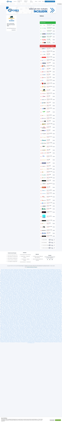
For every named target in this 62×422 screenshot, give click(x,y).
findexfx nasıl (24, 293)
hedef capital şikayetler (21, 303)
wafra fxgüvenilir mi (18, 334)
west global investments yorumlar (53, 335)
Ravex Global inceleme (50, 322)
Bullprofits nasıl (12, 283)
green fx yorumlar (42, 301)
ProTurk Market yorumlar (33, 322)
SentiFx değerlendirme (44, 326)
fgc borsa (40, 292)
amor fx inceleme (6, 271)
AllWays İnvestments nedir (34, 270)
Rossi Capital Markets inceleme (32, 323)
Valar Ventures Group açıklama (18, 332)
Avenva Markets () (49, 183)
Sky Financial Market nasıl (51, 327)
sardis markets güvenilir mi (22, 326)
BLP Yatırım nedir (23, 279)
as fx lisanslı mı (5, 273)
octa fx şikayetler (6, 315)
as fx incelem (57, 272)
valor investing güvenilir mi (11, 333)
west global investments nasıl (37, 335)
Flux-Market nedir (31, 294)
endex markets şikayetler (6, 290)
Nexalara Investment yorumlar (6, 313)
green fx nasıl (28, 301)
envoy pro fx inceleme (18, 290)
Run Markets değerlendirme (51, 325)
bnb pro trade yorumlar (57, 280)
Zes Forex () (49, 77)
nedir (42, 311)
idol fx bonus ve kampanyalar (14, 305)
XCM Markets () (49, 99)
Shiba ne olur (11, 327)
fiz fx (1, 294)
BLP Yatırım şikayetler (27, 279)
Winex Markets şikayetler (19, 336)
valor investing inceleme (18, 333)
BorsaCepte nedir (12, 282)
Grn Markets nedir (6, 302)
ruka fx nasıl (20, 325)
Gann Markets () (49, 123)
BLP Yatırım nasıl (18, 279)
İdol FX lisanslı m (39, 305)
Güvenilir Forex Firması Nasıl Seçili (48, 302)
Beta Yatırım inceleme (23, 278)
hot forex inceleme (34, 304)
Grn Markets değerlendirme (51, 301)
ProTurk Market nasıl (16, 322)
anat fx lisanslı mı (27, 271)
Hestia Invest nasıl (50, 303)
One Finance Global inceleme (48, 316)
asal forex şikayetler (24, 273)
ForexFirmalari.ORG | (31, 265)
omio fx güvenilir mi (13, 316)
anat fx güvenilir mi (22, 271)
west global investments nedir (45, 335)
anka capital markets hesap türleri (8, 272)
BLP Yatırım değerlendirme (7, 279)
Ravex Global (38, 322)
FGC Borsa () (49, 208)
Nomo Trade (12, 313)
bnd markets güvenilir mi (6, 281)
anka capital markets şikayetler (40, 272)
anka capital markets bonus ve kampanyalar (51, 271)
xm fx (46, 338)
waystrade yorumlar (10, 335)
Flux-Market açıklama (8, 294)
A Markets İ (12, 269)
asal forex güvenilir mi (10, 273)
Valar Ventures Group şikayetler (57, 332)
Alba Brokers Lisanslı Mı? (43, 269)
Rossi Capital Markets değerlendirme (24, 323)
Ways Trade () (49, 216)
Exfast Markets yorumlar (18, 291)
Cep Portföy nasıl (43, 284)
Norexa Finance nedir (11, 314)
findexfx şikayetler (33, 293)
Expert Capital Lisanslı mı (37, 291)
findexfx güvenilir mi (15, 293)
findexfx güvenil (10, 293)
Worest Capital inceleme (19, 337)
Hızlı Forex (10, 304)
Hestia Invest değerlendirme (38, 303)
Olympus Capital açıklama (30, 315)
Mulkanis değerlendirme (14, 311)
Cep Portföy (32, 284)
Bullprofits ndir (16, 283)
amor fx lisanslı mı (10, 271)
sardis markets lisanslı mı (29, 326)
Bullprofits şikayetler (25, 283)
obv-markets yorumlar (50, 314)
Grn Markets (45, 301)
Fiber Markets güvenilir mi (54, 292)
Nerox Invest (44, 311)
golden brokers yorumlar (44, 300)
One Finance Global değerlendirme (41, 316)
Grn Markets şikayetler (11, 302)
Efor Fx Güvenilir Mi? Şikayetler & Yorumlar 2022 (11, 24)
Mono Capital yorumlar (5, 311)
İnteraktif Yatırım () (49, 211)
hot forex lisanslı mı (39, 304)
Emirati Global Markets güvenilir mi (6, 289)
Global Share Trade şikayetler (5, 300)
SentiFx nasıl (53, 326)
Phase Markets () (49, 24)
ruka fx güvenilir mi (11, 325)
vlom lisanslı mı (51, 333)
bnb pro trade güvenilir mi (35, 280)
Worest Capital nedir (30, 337)
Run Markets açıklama (38, 325)
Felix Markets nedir (20, 292)
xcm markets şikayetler (42, 338)
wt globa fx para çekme (57, 337)
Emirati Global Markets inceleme (14, 289)
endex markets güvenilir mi (49, 289)
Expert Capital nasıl (43, 291)
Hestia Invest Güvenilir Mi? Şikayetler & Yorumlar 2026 (17, 258)
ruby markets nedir (56, 324)
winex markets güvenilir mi (6, 336)
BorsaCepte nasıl (8, 282)
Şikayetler (15, 327)
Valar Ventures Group (12, 332)
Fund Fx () (49, 62)
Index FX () (49, 165)
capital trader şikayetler (59, 283)
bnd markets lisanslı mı (18, 281)
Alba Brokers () (49, 93)
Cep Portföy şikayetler (57, 284)
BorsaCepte (52, 281)
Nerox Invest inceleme (49, 311)
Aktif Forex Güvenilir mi (30, 269)
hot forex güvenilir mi (29, 304)
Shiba (8, 327)
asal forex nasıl (15, 273)
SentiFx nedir (57, 326)
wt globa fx (47, 337)
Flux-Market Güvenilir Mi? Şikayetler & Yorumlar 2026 (17, 261)
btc (26, 282)
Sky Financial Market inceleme (36, 327)
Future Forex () (49, 202)
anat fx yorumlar (44, 271)
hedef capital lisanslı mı (15, 303)
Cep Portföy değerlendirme (37, 284)
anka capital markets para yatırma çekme (31, 272)
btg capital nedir (48, 282)
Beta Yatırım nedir (34, 278)
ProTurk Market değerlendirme (4, 322)
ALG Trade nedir (7, 270)
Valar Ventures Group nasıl (43, 332)
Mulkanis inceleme (20, 311)
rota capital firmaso (7, 324)
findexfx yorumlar (38, 293)
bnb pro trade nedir (52, 280)
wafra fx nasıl (9, 334)
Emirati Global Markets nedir (37, 289)
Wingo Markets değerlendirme (39, 336)
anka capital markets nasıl (24, 272)
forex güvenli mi (54, 294)
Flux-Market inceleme (20, 294)
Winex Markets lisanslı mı (12, 336)
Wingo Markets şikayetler (56, 336)
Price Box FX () (49, 142)
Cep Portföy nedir (52, 284)
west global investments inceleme (29, 335)
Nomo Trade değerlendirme (17, 313)
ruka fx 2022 (7, 325)
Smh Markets (56, 327)
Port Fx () (48, 162)
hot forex (21, 304)
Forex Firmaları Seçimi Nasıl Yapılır (43, 294)
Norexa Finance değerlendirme (54, 313)
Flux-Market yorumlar (36, 294)
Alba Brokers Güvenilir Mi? (36, 269)
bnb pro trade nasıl (47, 280)
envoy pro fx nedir (28, 290)
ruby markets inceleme (45, 324)
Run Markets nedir (7, 326)
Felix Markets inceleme (9, 292)
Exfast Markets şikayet (11, 291)
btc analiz (29, 282)
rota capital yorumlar (33, 324)
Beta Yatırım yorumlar (45, 278)
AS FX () (48, 111)
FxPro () (48, 39)
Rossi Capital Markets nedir (47, 323)
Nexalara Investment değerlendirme (30, 312)
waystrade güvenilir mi (51, 334)
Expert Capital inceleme (30, 291)
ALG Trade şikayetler (16, 270)
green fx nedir (32, 301)
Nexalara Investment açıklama (22, 312)
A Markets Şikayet (21, 269)
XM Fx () (48, 42)
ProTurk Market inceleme (11, 322)
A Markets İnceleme (16, 269)
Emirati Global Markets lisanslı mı (23, 289)
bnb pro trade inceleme (41, 280)
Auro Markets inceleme (51, 273)
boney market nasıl (36, 281)
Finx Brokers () (49, 226)
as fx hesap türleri (53, 272)
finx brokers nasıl (54, 293)
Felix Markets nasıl (15, 292)
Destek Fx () (49, 152)
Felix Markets (58, 291)
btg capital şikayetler (53, 282)
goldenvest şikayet (14, 301)
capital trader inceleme (46, 283)
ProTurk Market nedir (22, 322)
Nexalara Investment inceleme (38, 312)
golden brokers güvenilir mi (20, 300)
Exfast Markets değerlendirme (50, 290)
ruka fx (4, 325)
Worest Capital (7, 337)
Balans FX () (49, 71)
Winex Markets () (49, 33)
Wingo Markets (33, 336)
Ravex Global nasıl (56, 322)
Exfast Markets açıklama (43, 290)
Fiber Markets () (49, 51)
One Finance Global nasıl (55, 316)
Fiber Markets (49, 292)
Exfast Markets (38, 290)
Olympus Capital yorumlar (8, 316)
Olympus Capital (24, 315)
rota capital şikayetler (27, 324)
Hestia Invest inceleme (44, 303)
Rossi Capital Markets (16, 323)
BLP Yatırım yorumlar (33, 279)
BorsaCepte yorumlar (23, 282)
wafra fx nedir (13, 334)
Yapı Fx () (48, 149)
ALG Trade (47, 269)
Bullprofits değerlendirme (6, 283)
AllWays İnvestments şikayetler (41, 270)
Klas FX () (48, 74)
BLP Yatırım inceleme (13, 279)
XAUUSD (11, 338)
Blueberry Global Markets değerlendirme (47, 279)
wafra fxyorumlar (23, 334)
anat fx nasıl (31, 271)
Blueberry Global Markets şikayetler (19, 280)
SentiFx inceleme (49, 326)
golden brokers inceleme (26, 300)
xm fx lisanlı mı (54, 338)
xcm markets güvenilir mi (24, 338)
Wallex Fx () (49, 105)
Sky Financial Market (22, 327)
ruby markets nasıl (51, 324)
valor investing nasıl (23, 333)
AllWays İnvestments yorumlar (49, 270)
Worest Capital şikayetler (36, 337)
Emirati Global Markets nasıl (30, 289)
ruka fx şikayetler (25, 325)
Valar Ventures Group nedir (50, 332)
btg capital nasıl (44, 282)
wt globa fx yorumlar (7, 338)
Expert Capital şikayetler (53, 291)
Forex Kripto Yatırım (59, 294)
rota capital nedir (23, 324)
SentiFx (40, 326)
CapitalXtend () (49, 59)
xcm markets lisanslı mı (36, 338)
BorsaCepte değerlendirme (57, 281)
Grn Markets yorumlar (17, 302)
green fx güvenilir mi (19, 301)
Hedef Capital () (49, 177)
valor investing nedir (29, 333)
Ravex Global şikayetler (5, 323)
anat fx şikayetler (39, 271)
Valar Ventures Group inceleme (35, 332)
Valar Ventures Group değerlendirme (27, 332)
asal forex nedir (19, 273)
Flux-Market (4, 294)
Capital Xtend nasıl (16, 284)
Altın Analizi (55, 270)
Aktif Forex (25, 269)
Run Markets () (49, 30)
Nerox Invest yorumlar (10, 312)
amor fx (58, 270)
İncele (54, 25)
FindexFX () (49, 180)
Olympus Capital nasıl (50, 315)
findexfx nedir (28, 293)
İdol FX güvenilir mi (21, 305)
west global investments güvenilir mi (21, 335)
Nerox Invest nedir (60, 311)
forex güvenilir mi (50, 294)
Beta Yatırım (12, 278)
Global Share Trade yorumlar (13, 300)
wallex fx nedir (36, 334)
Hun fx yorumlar (8, 305)
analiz (18, 271)
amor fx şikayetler (15, 271)
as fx (45, 272)
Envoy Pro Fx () (49, 220)
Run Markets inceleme (57, 325)
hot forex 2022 (24, 304)
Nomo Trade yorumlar (43, 313)
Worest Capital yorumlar (42, 337)
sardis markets (17, 326)
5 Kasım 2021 (2, 269)
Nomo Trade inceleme (23, 313)
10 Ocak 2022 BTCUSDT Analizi (25, 254)
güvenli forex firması (54, 302)
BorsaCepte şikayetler (17, 282)
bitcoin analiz (49, 278)
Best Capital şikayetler (7, 278)
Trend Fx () (49, 174)
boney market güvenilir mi (30, 281)
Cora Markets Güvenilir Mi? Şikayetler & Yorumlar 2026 (17, 256)
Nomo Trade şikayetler (37, 313)
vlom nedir (58, 333)
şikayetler (18, 327)
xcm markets (14, 338)
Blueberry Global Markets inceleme (57, 279)
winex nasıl (30, 336)
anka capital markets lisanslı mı (16, 272)
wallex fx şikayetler (41, 334)
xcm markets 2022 (19, 338)
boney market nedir (41, 281)
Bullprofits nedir (20, 283)
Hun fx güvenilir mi (49, 304)
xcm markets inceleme (30, 338)
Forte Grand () (49, 133)
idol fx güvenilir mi (26, 305)
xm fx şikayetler (58, 338)
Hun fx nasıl (58, 304)
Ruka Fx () (48, 199)
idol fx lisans (35, 305)
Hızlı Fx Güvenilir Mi (17, 304)
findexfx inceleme (20, 293)
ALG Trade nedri (11, 270)
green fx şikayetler (37, 301)
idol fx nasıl (51, 305)
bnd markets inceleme (12, 281)
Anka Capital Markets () (49, 86)
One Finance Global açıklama (33, 316)
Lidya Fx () (49, 223)
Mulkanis (10, 311)
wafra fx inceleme (5, 334)
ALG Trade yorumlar (21, 270)
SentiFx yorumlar (5, 327)
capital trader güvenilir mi (41, 283)
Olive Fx (13, 315)
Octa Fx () (49, 48)
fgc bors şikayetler (36, 292)
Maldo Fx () (49, 102)
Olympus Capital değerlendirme (37, 315)
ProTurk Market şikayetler (27, 322)
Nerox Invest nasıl (55, 311)
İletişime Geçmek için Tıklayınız (32, 267)
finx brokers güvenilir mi (43, 293)
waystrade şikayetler (5, 335)
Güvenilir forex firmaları (31, 302)
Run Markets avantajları (44, 325)
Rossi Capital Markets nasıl (40, 323)
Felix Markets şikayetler (25, 292)
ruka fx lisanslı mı (16, 325)
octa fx (55, 314)
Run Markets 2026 (33, 325)
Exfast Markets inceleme (57, 290)
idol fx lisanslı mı (44, 305)
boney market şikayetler (47, 281)
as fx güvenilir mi (49, 272)
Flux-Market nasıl (26, 294)
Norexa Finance (48, 313)
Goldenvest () (49, 168)
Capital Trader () (49, 146)
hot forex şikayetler (44, 304)
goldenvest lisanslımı (8, 301)
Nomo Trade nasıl (28, 313)
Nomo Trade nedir (33, 313)
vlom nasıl (55, 333)
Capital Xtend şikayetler (21, 284)
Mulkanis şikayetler (33, 311)
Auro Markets (34, 273)
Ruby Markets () (49, 196)
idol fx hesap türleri (31, 305)
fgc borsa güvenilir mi (44, 292)
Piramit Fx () (49, 205)
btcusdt (35, 282)
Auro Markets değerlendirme (45, 273)
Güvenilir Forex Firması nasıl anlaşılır (39, 302)
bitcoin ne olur (53, 278)
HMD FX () (48, 232)
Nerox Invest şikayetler (4, 312)
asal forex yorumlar (29, 273)
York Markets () (49, 83)
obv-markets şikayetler (45, 314)
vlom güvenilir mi (47, 333)
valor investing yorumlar (41, 333)
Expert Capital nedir (48, 291)
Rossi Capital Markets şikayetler (54, 323)
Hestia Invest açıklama (31, 303)
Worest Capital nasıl (25, 337)
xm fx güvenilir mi (49, 338)
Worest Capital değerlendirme (12, 337)
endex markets (43, 289)
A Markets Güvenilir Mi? (7, 269)
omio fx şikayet (21, 316)
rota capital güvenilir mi (12, 324)
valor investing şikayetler (35, 333)
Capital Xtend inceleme (10, 284)
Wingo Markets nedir (51, 336)
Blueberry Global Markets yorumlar (28, 280)
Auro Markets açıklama (38, 273)
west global (14, 335)
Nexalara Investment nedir (52, 312)
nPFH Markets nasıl (29, 314)
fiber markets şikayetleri (5, 293)
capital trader (35, 283)
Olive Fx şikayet (16, 315)
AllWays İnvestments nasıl (27, 270)
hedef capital (59, 302)
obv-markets (33, 314)
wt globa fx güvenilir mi (51, 337)
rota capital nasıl (18, 324)
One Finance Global (26, 316)
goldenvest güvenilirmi (58, 300)
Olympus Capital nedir (56, 315)
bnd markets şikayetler (24, 281)
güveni (27, 302)
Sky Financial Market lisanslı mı (44, 327)
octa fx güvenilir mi (59, 314)
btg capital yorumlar (59, 282)
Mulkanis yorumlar (38, 311)
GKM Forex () (49, 36)
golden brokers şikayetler (38, 300)
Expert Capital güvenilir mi (24, 291)
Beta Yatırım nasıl (29, 278)
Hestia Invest (26, 303)
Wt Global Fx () (49, 235)
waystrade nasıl (56, 334)
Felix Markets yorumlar (31, 292)
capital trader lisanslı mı (53, 283)
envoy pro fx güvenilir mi (12, 290)
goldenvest (49, 300)
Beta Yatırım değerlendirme (18, 278)
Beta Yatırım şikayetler (39, 278)
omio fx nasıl (18, 316)
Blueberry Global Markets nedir (11, 280)
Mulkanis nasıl (24, 311)
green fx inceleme (24, 301)
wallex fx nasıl (32, 334)
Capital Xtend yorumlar (27, 284)
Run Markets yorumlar (11, 326)
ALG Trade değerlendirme (52, 269)
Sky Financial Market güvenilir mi (28, 327)
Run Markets (28, 325)
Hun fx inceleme (54, 304)
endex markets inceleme (55, 289)
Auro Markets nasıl (57, 273)
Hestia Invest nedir (55, 303)
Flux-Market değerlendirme (15, 294)
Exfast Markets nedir (6, 291)
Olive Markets (20, 315)
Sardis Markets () (49, 171)
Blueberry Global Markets (39, 279)
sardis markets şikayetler (35, 326)
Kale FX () (48, 68)
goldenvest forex (53, 300)
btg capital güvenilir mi (39, 282)
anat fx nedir (35, 271)
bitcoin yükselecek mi (58, 278)
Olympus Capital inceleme (44, 315)
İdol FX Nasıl (47, 305)
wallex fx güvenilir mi (28, 334)
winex (58, 335)
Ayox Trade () (49, 190)
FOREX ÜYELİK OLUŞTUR (50, 1)
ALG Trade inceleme (58, 269)
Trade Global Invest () (49, 27)
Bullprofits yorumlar (31, 283)
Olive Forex (9, 315)
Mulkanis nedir (28, 311)
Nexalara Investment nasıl (46, 312)
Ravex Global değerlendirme (44, 322)
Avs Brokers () (49, 108)
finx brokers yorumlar (59, 293)
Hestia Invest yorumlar (5, 304)
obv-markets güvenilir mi (39, 314)
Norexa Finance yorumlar (23, 314)
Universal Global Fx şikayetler (5, 332)
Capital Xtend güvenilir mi (4, 284)
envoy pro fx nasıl (23, 290)
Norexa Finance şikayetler (17, 314)
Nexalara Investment (15, 312)
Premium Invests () (49, 136)
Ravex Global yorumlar (11, 323)
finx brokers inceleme (49, 293)
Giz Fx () (48, 159)
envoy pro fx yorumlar (33, 290)
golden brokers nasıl (32, 300)
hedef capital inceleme (9, 303)
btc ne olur (32, 282)
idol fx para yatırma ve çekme (56, 305)
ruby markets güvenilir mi (39, 324)
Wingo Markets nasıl (45, 336)
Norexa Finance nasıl (5, 314)
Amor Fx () (49, 120)
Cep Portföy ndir (47, 284)
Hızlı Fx (13, 304)
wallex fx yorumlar (46, 334)
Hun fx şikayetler (4, 305)
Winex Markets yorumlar (25, 336)
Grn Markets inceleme (57, 301)
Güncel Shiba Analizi (23, 302)
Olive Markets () (49, 65)
